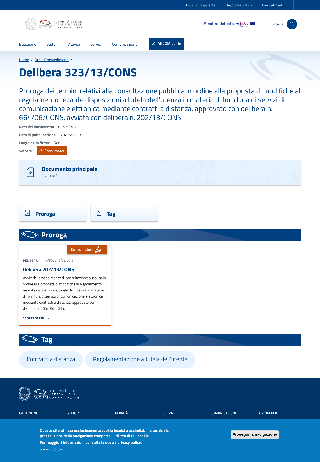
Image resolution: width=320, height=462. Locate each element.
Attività (121, 413)
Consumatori (54, 151)
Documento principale (70, 168)
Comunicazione (224, 413)
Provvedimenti (272, 5)
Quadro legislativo (239, 5)
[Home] (54, 24)
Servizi (169, 413)
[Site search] (292, 24)
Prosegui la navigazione (254, 434)
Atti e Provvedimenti (52, 60)
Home (24, 60)
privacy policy (51, 449)
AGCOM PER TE (270, 413)
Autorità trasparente (200, 5)
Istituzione (28, 413)
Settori (73, 413)
